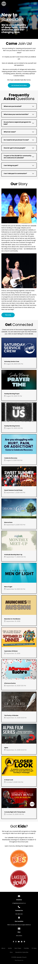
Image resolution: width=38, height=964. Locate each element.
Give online (19, 935)
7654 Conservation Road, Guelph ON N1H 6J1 (19, 925)
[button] (35, 3)
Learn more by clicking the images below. (19, 846)
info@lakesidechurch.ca (19, 903)
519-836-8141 (19, 914)
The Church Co (19, 960)
